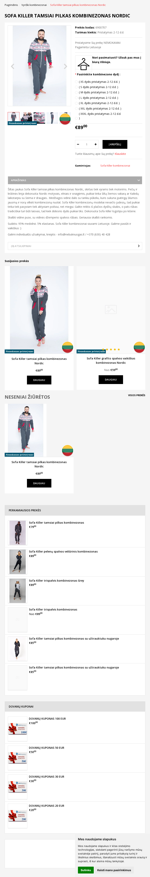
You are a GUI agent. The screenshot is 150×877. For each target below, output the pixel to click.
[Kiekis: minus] (78, 144)
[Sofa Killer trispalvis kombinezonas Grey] (17, 590)
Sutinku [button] (86, 870)
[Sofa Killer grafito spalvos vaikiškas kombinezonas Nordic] (111, 310)
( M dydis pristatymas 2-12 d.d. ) (99, 92)
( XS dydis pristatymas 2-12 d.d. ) (99, 82)
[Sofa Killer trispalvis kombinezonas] (17, 619)
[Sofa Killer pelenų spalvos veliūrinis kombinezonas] (17, 561)
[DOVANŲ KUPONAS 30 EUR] (17, 787)
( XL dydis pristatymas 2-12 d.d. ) (99, 103)
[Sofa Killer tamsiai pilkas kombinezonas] (17, 532)
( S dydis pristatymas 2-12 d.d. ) (98, 87)
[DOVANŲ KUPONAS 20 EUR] (17, 816)
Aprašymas (18, 180)
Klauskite (120, 154)
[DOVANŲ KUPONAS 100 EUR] (17, 729)
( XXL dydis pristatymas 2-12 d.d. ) (100, 108)
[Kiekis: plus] (96, 144)
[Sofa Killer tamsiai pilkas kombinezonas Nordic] (39, 310)
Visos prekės (136, 395)
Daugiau (39, 380)
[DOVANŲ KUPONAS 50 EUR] (17, 758)
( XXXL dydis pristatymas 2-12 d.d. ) (100, 116)
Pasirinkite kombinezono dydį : (98, 74)
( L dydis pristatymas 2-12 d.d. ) (98, 98)
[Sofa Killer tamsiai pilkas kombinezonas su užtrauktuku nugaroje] (17, 648)
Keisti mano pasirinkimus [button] (114, 870)
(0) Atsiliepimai (21, 246)
